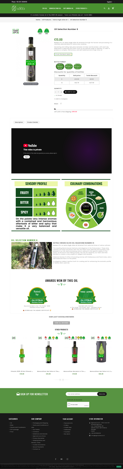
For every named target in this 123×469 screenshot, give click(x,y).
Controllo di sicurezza (74, 400)
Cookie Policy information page (104, 465)
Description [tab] (19, 122)
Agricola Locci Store (39, 436)
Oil (11, 423)
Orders (66, 425)
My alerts (67, 434)
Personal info (68, 423)
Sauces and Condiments (18, 427)
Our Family (36, 429)
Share (61, 103)
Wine (11, 425)
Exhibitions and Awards (40, 434)
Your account (68, 419)
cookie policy (51, 466)
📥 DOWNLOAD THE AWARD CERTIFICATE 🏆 (37, 310)
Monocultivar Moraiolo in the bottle (76, 371)
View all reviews (61, 323)
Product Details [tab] (32, 122)
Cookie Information (39, 445)
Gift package (14, 429)
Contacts (36, 431)
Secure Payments (38, 447)
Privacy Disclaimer (38, 438)
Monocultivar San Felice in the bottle (50, 371)
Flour (11, 431)
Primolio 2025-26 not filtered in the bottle (25, 371)
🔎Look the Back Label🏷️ (63, 54)
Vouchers (67, 432)
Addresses (67, 429)
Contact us (36, 449)
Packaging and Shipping (40, 423)
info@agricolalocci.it (98, 435)
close (118, 466)
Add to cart (70, 92)
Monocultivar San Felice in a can (101, 371)
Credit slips (68, 427)
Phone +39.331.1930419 (19, 2)
